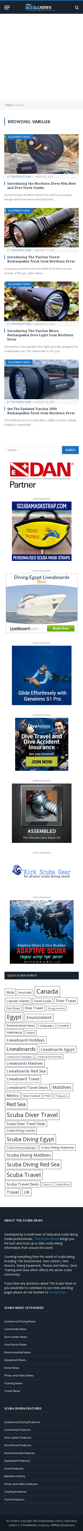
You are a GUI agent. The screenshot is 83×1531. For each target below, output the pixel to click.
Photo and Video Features (21, 1484)
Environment (39, 1017)
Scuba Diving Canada (20, 1130)
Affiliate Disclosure (63, 1525)
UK (27, 1192)
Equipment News (19, 137)
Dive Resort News (15, 1344)
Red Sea (16, 1104)
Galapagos (47, 1026)
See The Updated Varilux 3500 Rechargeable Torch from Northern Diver (41, 411)
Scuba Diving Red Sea (33, 1164)
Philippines (61, 1095)
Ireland (30, 1033)
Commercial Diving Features (22, 1422)
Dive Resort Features (17, 1445)
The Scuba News (43, 1521)
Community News (15, 1329)
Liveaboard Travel (23, 1078)
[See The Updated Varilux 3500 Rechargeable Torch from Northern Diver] (41, 379)
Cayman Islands (18, 1001)
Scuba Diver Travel (32, 1115)
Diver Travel (66, 1000)
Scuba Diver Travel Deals (26, 1123)
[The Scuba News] (41, 7)
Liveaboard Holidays (26, 1040)
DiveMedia (29, 1525)
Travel (13, 1192)
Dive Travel (34, 1007)
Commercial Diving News (20, 1321)
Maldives (62, 1087)
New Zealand (31, 1096)
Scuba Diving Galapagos (21, 1147)
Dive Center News (15, 1337)
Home (9, 105)
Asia (10, 992)
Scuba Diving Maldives (29, 1155)
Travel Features (14, 1499)
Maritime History (14, 1476)
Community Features (17, 1430)
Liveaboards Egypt (58, 1049)
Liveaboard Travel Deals (27, 1087)
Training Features (15, 1491)
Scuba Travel (24, 1175)
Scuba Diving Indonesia (57, 1147)
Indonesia (14, 1032)
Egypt (14, 1017)
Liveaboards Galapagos (19, 1056)
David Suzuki (42, 1001)
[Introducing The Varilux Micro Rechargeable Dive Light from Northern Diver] (41, 301)
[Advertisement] (41, 57)
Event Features (14, 1468)
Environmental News (20, 1025)
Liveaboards (21, 1048)
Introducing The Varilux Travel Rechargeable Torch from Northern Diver (41, 259)
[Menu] (7, 7)
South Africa (62, 1184)
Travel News (12, 1391)
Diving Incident (56, 1008)
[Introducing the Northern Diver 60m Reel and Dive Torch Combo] (41, 154)
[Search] (76, 7)
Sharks (47, 1184)
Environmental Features (19, 1453)
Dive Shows (13, 1008)
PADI (48, 1096)
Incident (64, 1026)
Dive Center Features (17, 1437)
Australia (25, 992)
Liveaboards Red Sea (26, 1071)
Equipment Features (17, 1461)
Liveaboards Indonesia (49, 1056)
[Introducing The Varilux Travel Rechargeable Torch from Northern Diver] (41, 227)
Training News (13, 1383)
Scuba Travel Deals (23, 1184)
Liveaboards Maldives (25, 1063)
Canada (47, 991)
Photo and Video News (19, 1375)
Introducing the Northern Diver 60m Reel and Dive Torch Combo (41, 185)
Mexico (13, 1095)
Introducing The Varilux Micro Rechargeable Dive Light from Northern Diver (40, 335)
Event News (11, 1368)
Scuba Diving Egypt (30, 1139)
